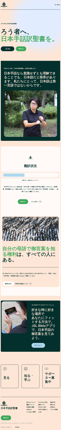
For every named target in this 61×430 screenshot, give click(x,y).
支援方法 (52, 402)
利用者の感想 (30, 407)
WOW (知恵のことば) (43, 411)
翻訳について (30, 404)
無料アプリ (41, 404)
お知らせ (29, 409)
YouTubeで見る (43, 402)
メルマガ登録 (54, 409)
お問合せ (52, 407)
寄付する (52, 404)
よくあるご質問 (31, 412)
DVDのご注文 (42, 407)
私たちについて (31, 402)
